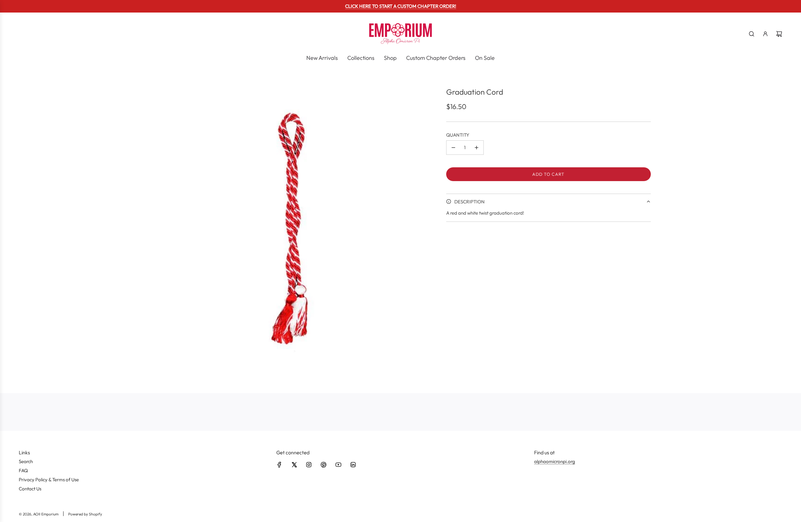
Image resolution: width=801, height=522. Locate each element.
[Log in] (765, 34)
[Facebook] (279, 465)
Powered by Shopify (85, 514)
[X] (294, 465)
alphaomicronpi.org (554, 461)
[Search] (751, 34)
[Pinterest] (323, 465)
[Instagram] (309, 465)
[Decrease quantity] (453, 147)
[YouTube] (338, 465)
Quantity (457, 135)
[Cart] (779, 34)
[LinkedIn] (353, 465)
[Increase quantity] (476, 147)
